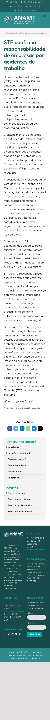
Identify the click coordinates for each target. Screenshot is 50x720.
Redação (10, 408)
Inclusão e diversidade (19, 453)
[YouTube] (16, 634)
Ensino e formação (17, 459)
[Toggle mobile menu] (44, 16)
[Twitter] (9, 634)
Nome (30, 613)
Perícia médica (15, 471)
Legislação (36, 408)
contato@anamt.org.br (36, 549)
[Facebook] (5, 634)
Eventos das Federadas (20, 505)
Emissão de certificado (20, 511)
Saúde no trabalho (17, 465)
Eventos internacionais (19, 499)
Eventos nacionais (17, 493)
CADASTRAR (34, 634)
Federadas (13, 477)
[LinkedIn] (20, 634)
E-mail (31, 623)
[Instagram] (12, 634)
